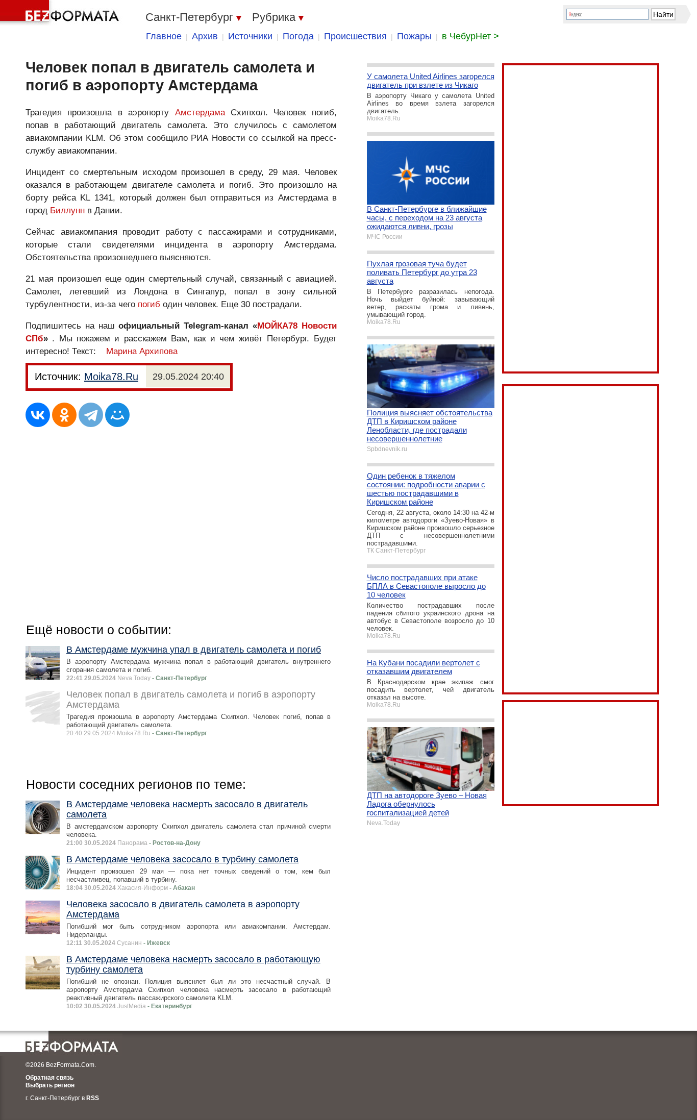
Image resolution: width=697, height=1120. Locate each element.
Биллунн (67, 210)
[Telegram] (91, 415)
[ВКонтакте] (38, 415)
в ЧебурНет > (470, 36)
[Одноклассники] (64, 415)
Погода (298, 36)
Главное (164, 36)
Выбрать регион (50, 1085)
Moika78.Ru (111, 376)
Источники (250, 36)
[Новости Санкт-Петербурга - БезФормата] (61, 13)
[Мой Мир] (117, 415)
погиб (149, 304)
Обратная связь (49, 1077)
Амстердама (200, 112)
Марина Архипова (142, 351)
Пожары (414, 36)
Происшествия (355, 36)
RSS (92, 1098)
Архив (205, 36)
